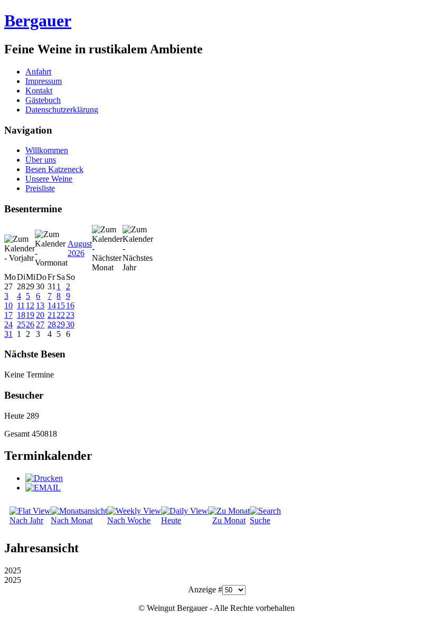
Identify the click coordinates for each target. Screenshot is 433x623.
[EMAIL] (43, 487)
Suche (260, 520)
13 (40, 305)
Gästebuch (43, 100)
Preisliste (40, 188)
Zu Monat (229, 520)
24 (8, 324)
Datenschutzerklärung (61, 109)
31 (8, 333)
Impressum (43, 81)
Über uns (40, 159)
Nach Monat (71, 520)
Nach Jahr (26, 520)
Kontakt (38, 90)
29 (61, 324)
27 (40, 324)
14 (52, 305)
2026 (76, 253)
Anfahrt (38, 71)
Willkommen (46, 150)
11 (21, 305)
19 (30, 314)
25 (21, 324)
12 (30, 305)
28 (52, 324)
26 (30, 324)
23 (70, 314)
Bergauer (37, 20)
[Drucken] (44, 478)
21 (52, 314)
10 (8, 305)
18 (21, 314)
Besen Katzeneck (54, 169)
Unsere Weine (48, 178)
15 (61, 305)
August (80, 243)
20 (40, 314)
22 (61, 314)
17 (8, 314)
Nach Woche (128, 520)
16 (70, 305)
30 (70, 324)
